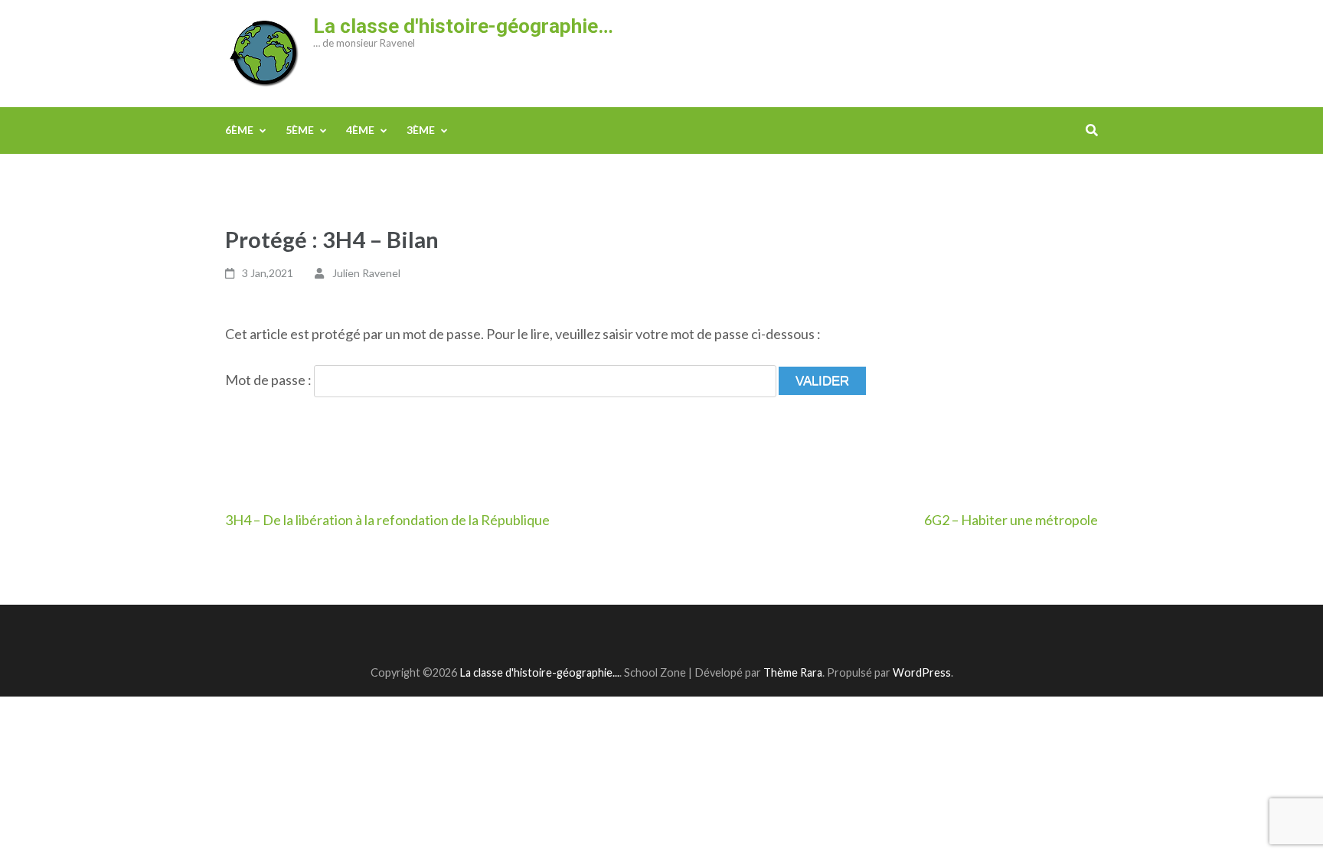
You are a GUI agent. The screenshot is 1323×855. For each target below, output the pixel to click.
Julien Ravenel (366, 272)
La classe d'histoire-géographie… (463, 26)
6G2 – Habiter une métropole (1011, 519)
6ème (239, 129)
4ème (360, 129)
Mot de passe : (269, 379)
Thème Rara (792, 672)
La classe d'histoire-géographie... (539, 672)
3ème (421, 129)
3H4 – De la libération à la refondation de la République (387, 519)
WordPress (922, 672)
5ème (300, 129)
